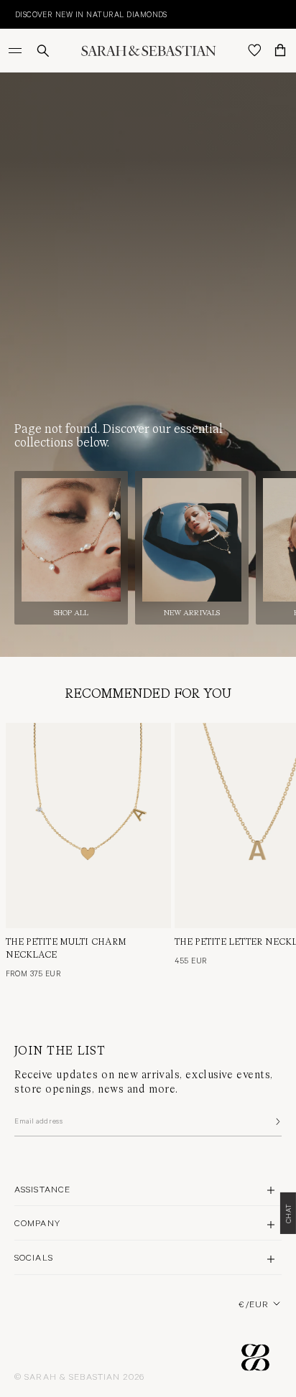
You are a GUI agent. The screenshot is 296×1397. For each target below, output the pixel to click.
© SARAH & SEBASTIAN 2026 (79, 1376)
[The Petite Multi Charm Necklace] (88, 826)
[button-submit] (277, 1121)
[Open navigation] (16, 50)
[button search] (43, 50)
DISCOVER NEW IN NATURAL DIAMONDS (83, 14)
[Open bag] (280, 50)
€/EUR (254, 1303)
